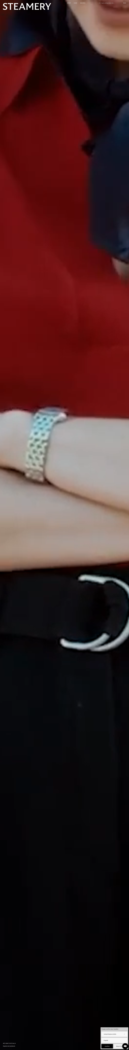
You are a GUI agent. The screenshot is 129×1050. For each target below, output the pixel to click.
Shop (69, 3)
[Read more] (64, 525)
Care (75, 3)
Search (82, 3)
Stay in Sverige (120, 1046)
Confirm (107, 1046)
